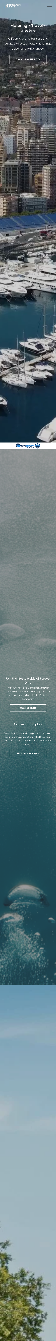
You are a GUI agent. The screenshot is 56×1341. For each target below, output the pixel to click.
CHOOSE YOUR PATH (28, 59)
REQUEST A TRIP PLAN (28, 753)
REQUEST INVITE (28, 708)
